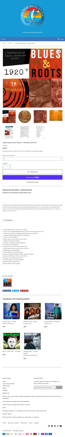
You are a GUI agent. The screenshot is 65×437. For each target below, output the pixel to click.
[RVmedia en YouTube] (61, 426)
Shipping (5, 390)
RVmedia (8, 430)
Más (4, 39)
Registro (59, 387)
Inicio (4, 43)
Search (4, 381)
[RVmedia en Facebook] (52, 426)
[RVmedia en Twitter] (49, 426)
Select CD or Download (9, 155)
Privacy (4, 388)
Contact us (36, 417)
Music (10, 43)
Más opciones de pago (32, 182)
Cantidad (5, 163)
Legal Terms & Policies (9, 383)
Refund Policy (6, 386)
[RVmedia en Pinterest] (55, 426)
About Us (10, 404)
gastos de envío (19, 151)
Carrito (62, 39)
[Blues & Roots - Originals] (7, 286)
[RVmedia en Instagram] (58, 426)
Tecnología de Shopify (18, 430)
